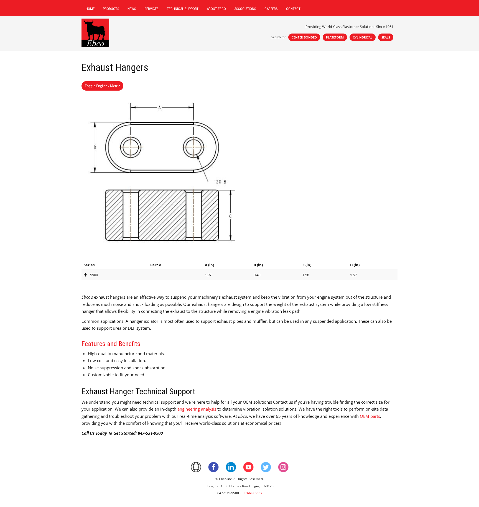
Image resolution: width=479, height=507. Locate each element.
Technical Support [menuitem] (182, 9)
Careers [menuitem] (271, 9)
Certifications (251, 493)
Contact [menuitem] (293, 9)
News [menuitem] (132, 9)
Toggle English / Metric (102, 85)
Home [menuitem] (90, 9)
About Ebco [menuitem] (216, 9)
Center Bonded (304, 37)
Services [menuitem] (151, 9)
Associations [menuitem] (245, 9)
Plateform (335, 37)
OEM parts (370, 416)
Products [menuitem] (111, 9)
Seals (385, 37)
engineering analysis (196, 409)
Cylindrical (362, 37)
